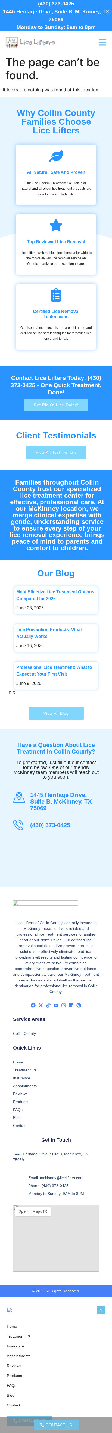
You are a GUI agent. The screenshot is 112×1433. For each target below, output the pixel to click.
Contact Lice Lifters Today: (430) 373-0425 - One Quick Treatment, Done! (56, 385)
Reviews (20, 1094)
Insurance (21, 1078)
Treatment (22, 1070)
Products (20, 1102)
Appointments (25, 1086)
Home (18, 1062)
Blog (17, 1117)
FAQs (18, 1109)
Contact (19, 1125)
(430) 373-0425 (56, 4)
